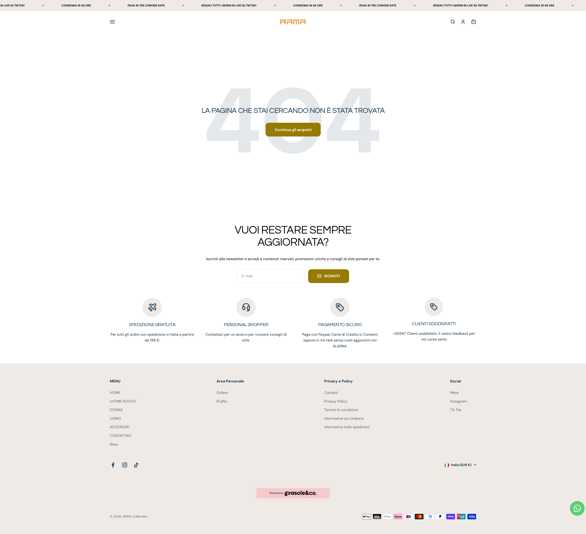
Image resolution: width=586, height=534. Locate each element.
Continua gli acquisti (293, 129)
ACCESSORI (119, 427)
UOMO (115, 418)
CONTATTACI (120, 435)
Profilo (222, 401)
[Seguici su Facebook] (113, 465)
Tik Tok (455, 409)
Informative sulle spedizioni (347, 427)
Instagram (458, 401)
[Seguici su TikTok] (136, 465)
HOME (115, 392)
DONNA (116, 409)
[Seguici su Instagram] (125, 465)
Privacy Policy (335, 401)
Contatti (331, 392)
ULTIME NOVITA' (123, 401)
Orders (222, 392)
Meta (454, 392)
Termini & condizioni (341, 409)
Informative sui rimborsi (344, 418)
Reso (114, 444)
